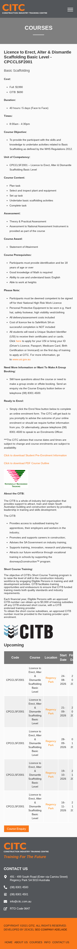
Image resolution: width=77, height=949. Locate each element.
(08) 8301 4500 (19, 887)
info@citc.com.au (20, 901)
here (18, 340)
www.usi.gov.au (22, 359)
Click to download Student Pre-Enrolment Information (35, 455)
